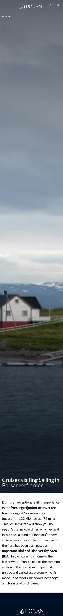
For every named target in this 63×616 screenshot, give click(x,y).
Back (7, 16)
